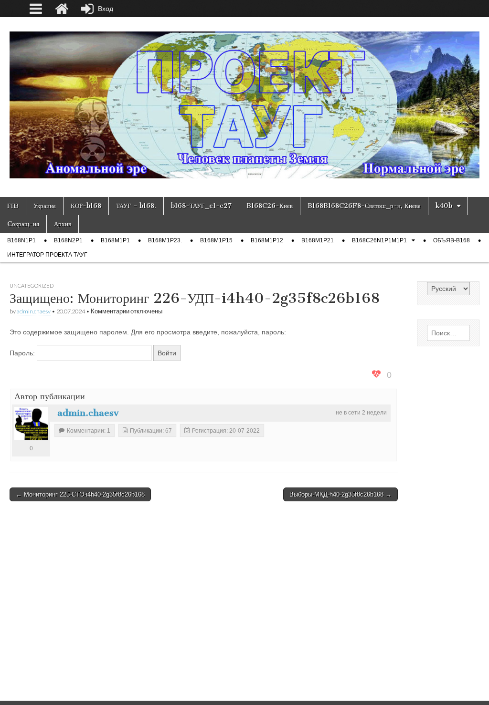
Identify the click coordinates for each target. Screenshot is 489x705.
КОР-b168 (86, 206)
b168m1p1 (115, 240)
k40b (444, 206)
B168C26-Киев (269, 206)
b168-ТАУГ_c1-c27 (201, 206)
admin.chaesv (34, 311)
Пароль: (23, 353)
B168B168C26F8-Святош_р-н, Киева (364, 206)
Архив (62, 224)
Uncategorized (31, 285)
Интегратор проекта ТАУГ (47, 254)
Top (466, 682)
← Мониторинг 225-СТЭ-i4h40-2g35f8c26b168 (80, 494)
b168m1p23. (165, 240)
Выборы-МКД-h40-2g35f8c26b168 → (340, 494)
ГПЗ (13, 206)
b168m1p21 (317, 240)
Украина (44, 206)
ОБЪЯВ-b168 (451, 240)
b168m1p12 (267, 240)
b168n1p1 (21, 240)
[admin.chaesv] (31, 423)
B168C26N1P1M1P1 (379, 240)
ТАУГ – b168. (136, 206)
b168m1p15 (216, 240)
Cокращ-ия (23, 224)
